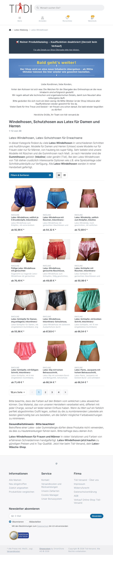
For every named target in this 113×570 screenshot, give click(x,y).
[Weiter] (65, 392)
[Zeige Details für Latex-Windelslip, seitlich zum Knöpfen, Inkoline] (88, 198)
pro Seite (17, 392)
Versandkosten (13, 551)
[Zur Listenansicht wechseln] (64, 175)
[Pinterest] (56, 464)
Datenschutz (43, 526)
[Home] (10, 30)
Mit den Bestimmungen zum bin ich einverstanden (40, 526)
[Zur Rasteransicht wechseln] (59, 175)
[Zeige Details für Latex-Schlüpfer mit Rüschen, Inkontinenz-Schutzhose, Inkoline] (88, 249)
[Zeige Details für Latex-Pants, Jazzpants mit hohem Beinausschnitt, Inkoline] (88, 351)
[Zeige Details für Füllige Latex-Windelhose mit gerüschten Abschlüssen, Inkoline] (24, 249)
